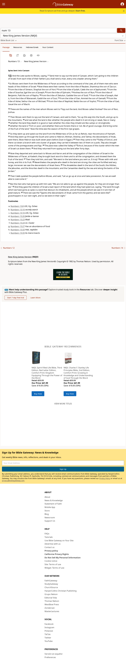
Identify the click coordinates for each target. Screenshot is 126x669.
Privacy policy (51, 550)
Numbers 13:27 (18, 226)
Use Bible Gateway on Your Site (59, 540)
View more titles (63, 403)
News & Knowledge (54, 500)
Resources (17, 47)
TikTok (48, 634)
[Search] (121, 30)
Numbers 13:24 (18, 223)
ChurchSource (51, 587)
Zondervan (50, 608)
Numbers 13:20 (18, 216)
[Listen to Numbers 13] (38, 55)
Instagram (49, 627)
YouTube (49, 641)
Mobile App (50, 507)
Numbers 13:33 (18, 229)
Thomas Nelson (52, 601)
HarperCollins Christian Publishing (61, 590)
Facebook (49, 624)
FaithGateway (51, 580)
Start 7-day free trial (15, 297)
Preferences (50, 657)
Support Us (50, 520)
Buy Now (38, 393)
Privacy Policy (104, 478)
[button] (122, 4)
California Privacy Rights (57, 554)
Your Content (47, 47)
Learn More (35, 297)
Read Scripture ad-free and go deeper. (62, 10)
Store (47, 510)
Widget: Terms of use (54, 567)
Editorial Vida (51, 597)
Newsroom (50, 517)
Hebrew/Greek (32, 47)
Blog (47, 514)
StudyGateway (51, 584)
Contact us (50, 547)
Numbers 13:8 (17, 206)
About (47, 497)
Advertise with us (53, 543)
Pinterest (49, 631)
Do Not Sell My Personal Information (63, 557)
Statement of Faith (53, 503)
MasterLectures (52, 611)
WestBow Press (52, 604)
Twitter (48, 637)
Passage (6, 47)
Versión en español (53, 654)
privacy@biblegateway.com (13, 480)
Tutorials (49, 537)
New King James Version (20, 257)
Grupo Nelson (51, 594)
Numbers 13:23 (18, 219)
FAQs (47, 533)
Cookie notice (51, 561)
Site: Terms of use (53, 564)
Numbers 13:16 (18, 209)
